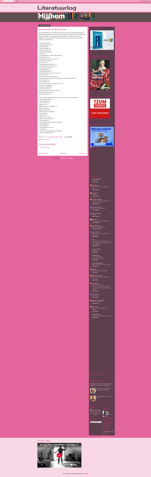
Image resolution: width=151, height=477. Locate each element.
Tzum (93, 239)
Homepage (63, 153)
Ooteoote (94, 193)
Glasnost (94, 219)
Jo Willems (95, 283)
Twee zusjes (95, 295)
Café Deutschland (97, 199)
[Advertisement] (100, 161)
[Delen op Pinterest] (71, 137)
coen (47, 137)
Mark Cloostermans (97, 275)
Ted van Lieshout (96, 207)
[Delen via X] (68, 137)
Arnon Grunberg (96, 179)
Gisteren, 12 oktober (97, 301)
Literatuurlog (56, 7)
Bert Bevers (95, 185)
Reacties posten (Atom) (66, 158)
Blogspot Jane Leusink (98, 300)
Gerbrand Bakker (96, 213)
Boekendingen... (96, 314)
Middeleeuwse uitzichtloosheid (99, 270)
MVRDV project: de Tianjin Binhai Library (101, 316)
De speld (94, 194)
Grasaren (94, 214)
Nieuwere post (43, 153)
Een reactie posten (45, 147)
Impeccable (94, 180)
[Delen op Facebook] (70, 137)
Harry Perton (95, 232)
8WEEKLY (94, 269)
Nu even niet (95, 250)
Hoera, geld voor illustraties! (99, 208)
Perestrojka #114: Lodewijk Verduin (100, 221)
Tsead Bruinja (95, 255)
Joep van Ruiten (96, 249)
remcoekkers (95, 294)
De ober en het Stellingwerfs (99, 227)
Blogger (86, 473)
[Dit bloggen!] (67, 137)
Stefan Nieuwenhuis (97, 263)
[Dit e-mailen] (65, 137)
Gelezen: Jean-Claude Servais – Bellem (101, 264)
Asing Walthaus (96, 225)
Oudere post (82, 153)
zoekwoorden (45, 139)
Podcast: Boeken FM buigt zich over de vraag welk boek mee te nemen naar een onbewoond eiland (101, 243)
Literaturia (95, 306)
